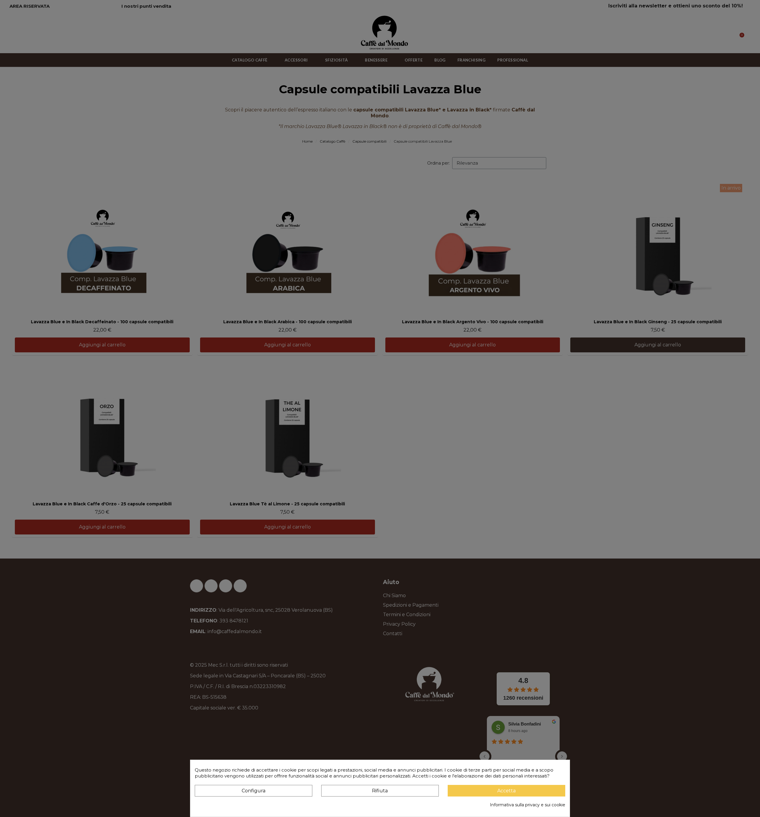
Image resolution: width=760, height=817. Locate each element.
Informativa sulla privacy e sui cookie (527, 804)
